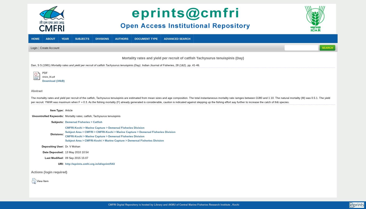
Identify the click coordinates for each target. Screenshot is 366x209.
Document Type (146, 38)
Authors (121, 38)
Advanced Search (177, 38)
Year (65, 38)
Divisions (102, 38)
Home (35, 38)
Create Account (49, 48)
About (50, 38)
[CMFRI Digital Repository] (182, 34)
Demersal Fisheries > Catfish (83, 122)
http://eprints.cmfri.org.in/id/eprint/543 (90, 163)
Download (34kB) (53, 80)
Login (34, 48)
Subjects (82, 38)
